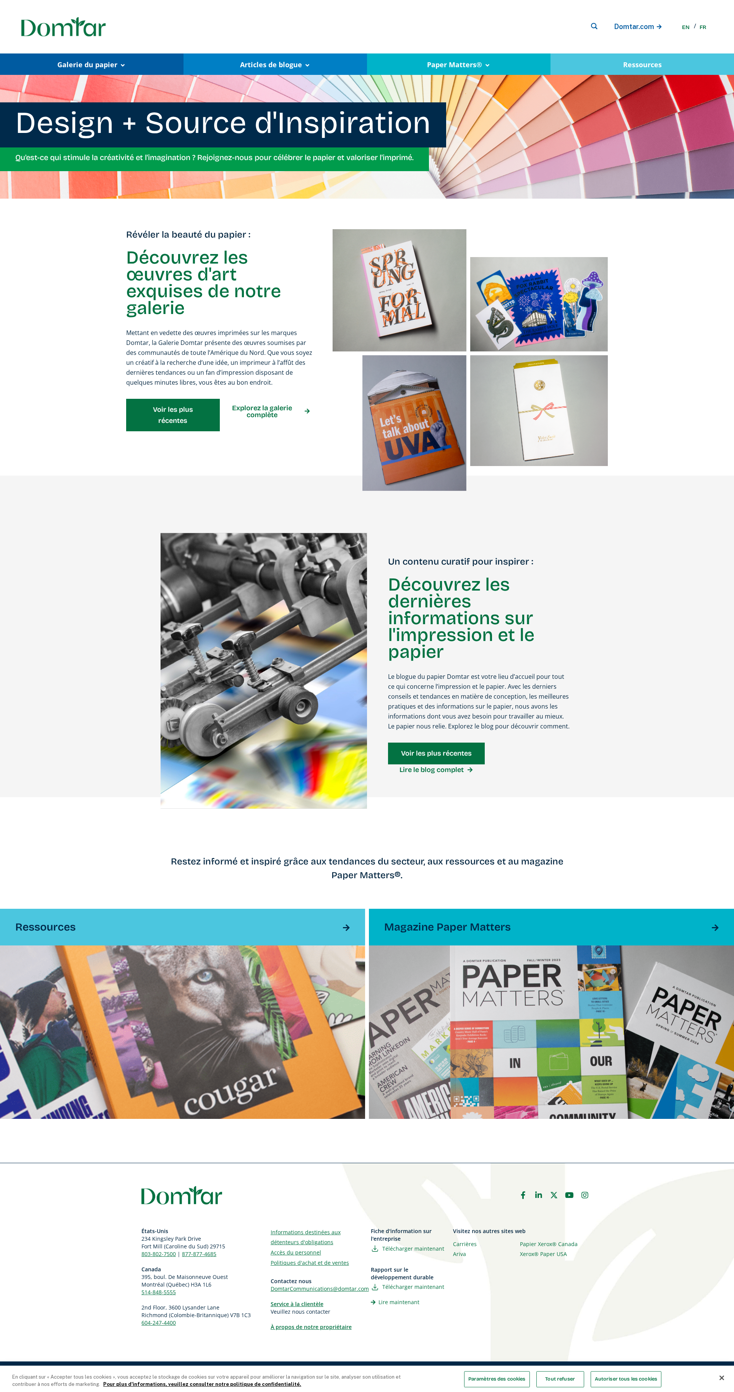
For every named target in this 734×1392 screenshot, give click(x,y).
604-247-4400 (158, 1322)
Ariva (459, 1254)
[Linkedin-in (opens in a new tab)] (538, 1195)
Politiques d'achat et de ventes (310, 1262)
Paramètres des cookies (497, 1379)
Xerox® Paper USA (543, 1254)
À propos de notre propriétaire (311, 1326)
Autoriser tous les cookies (626, 1379)
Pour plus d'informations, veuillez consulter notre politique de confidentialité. (202, 1384)
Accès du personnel (296, 1252)
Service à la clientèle (297, 1304)
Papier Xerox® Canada (549, 1244)
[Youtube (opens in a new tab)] (569, 1195)
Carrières (465, 1244)
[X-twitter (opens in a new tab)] (554, 1195)
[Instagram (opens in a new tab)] (585, 1195)
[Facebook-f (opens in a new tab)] (523, 1195)
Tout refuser (560, 1379)
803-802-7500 (158, 1254)
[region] (367, 1379)
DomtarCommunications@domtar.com (320, 1288)
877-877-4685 (199, 1254)
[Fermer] (721, 1377)
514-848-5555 (158, 1292)
